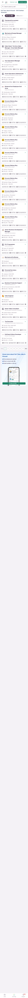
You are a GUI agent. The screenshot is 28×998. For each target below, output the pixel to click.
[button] (14, 369)
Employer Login (13, 2)
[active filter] (2, 16)
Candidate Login (22, 2)
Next (26, 348)
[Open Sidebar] (2, 2)
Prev (2, 348)
